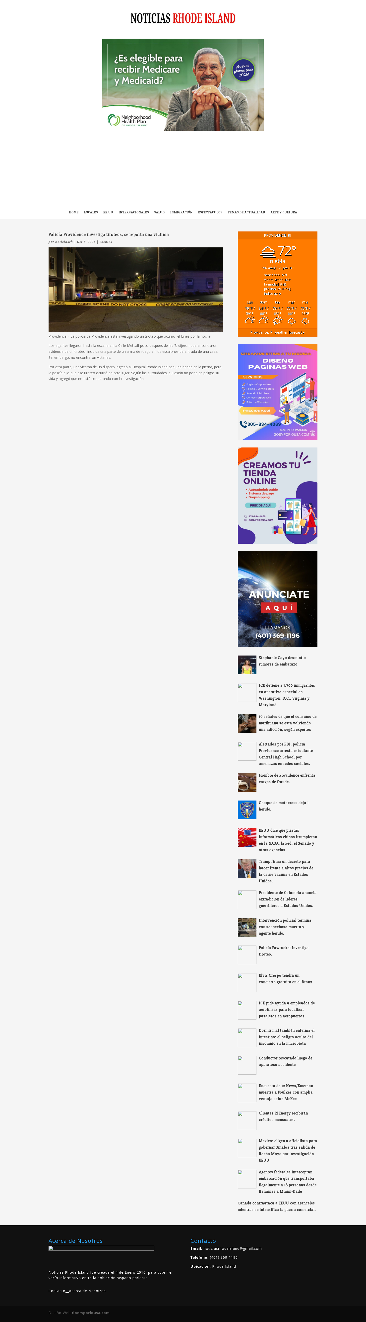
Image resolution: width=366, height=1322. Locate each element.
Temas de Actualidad (246, 212)
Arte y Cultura (284, 212)
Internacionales (134, 212)
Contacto (57, 1290)
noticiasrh (64, 241)
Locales (91, 212)
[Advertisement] (183, 168)
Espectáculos (210, 212)
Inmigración (181, 212)
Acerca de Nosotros (87, 1290)
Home (74, 212)
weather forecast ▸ (277, 332)
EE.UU (108, 212)
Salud (159, 212)
